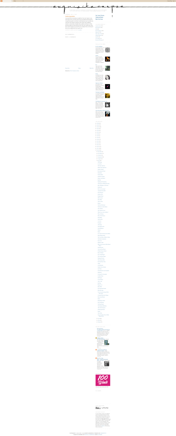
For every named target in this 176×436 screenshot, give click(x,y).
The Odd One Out (101, 226)
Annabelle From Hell (102, 190)
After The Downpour (101, 307)
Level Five (100, 164)
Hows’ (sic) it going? (101, 189)
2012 (98, 146)
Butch (99, 298)
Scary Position (100, 192)
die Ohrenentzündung (101, 339)
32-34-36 (99, 221)
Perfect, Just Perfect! (101, 178)
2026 (98, 123)
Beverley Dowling (99, 40)
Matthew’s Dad (100, 242)
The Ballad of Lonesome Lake (101, 101)
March (99, 322)
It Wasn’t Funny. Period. (102, 251)
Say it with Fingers (101, 254)
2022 (98, 130)
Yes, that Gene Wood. (102, 249)
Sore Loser (100, 240)
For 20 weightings (99, 46)
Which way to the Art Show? (103, 212)
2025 (98, 125)
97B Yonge (100, 162)
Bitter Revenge (100, 290)
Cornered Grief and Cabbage (103, 295)
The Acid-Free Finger (102, 256)
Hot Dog (99, 283)
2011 (98, 148)
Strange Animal (101, 169)
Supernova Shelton (99, 83)
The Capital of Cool (101, 210)
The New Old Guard (101, 205)
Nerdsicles (100, 272)
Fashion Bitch (100, 174)
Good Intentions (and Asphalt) (103, 270)
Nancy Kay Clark (99, 33)
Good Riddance (101, 228)
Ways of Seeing (100, 214)
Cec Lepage (98, 38)
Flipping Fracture (101, 258)
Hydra (99, 231)
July (99, 160)
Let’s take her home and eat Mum (104, 233)
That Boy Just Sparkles (102, 239)
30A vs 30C (100, 281)
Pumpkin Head (100, 196)
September (100, 157)
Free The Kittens (101, 302)
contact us (103, 425)
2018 (98, 137)
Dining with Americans (102, 167)
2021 (98, 132)
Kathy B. (97, 32)
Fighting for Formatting (102, 181)
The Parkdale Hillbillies (102, 306)
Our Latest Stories (100, 15)
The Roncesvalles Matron (102, 206)
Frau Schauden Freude (102, 288)
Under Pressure (100, 247)
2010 (98, 150)
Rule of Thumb (100, 252)
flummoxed (100, 187)
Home (79, 68)
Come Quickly (100, 265)
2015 (98, 141)
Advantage (100, 224)
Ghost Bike (100, 199)
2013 (98, 144)
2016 (98, 139)
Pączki (99, 311)
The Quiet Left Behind (100, 92)
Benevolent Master (101, 297)
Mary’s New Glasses (101, 215)
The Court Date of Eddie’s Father (104, 237)
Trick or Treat (100, 201)
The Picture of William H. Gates (104, 183)
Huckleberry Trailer (101, 300)
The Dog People (101, 304)
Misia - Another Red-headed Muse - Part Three (102, 360)
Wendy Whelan (98, 35)
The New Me (100, 219)
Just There (100, 268)
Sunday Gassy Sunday (102, 267)
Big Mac (99, 180)
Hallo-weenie (100, 197)
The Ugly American (101, 165)
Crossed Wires (100, 279)
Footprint (99, 222)
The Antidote (100, 208)
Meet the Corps (99, 19)
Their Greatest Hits (101, 259)
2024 (98, 126)
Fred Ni (97, 37)
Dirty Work (100, 286)
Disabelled (100, 172)
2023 (98, 128)
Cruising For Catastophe (102, 274)
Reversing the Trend (101, 171)
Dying (97, 73)
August (99, 158)
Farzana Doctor (100, 328)
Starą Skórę (100, 217)
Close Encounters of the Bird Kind (102, 110)
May (99, 320)
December (100, 151)
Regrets (99, 203)
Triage (99, 263)
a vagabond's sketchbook (102, 349)
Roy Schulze (98, 27)
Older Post (92, 68)
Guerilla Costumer (101, 176)
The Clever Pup (100, 358)
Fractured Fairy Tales (102, 261)
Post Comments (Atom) (74, 70)
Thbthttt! (103, 433)
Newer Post (67, 68)
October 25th (100, 194)
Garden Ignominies (70, 16)
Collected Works (99, 17)
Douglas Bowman (90, 434)
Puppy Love (100, 284)
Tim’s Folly (100, 313)
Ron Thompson (98, 30)
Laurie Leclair (98, 26)
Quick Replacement (101, 235)
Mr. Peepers (100, 277)
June (99, 318)
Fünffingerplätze (100, 338)
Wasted (99, 230)
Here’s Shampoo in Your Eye (103, 185)
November (100, 153)
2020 (98, 134)
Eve (96, 64)
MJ (96, 29)
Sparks (97, 55)
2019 (98, 135)
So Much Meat (100, 276)
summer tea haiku (100, 350)
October (99, 155)
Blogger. (99, 434)
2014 (98, 143)
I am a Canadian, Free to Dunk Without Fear (103, 315)
